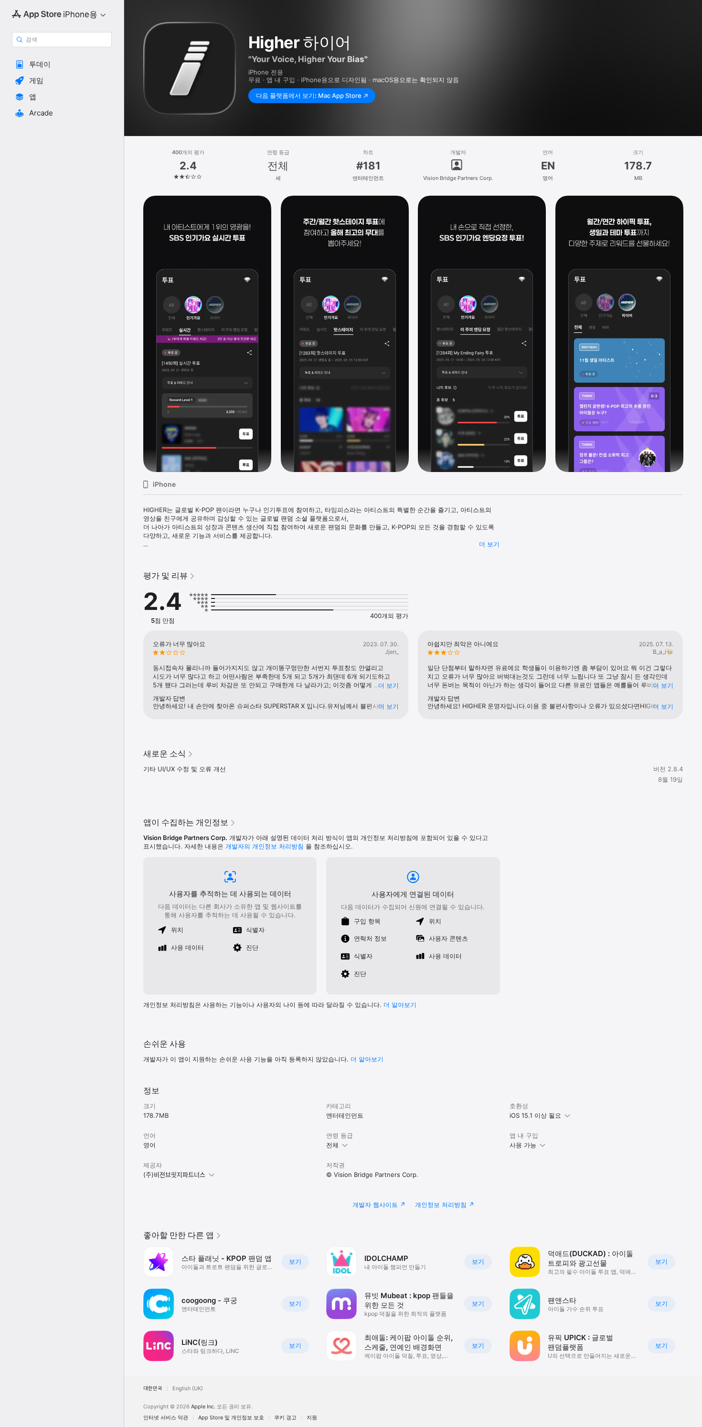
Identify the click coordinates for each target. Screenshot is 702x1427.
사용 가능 (523, 1145)
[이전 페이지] (133, 334)
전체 (332, 1145)
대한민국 (152, 1388)
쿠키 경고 (285, 1417)
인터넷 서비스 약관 (165, 1417)
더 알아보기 (367, 1059)
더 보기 (489, 544)
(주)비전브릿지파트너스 (174, 1174)
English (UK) (187, 1388)
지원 (312, 1417)
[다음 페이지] (692, 334)
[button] (61, 64)
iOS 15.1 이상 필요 (535, 1115)
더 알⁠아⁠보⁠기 (399, 1004)
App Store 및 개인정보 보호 (231, 1417)
